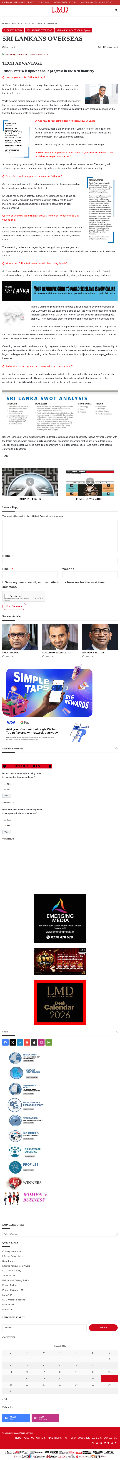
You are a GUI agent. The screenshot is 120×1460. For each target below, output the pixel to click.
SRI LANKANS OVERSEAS (39, 30)
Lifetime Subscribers (12, 1256)
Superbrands (8, 1261)
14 (76, 1372)
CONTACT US (110, 1438)
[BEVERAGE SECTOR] (100, 637)
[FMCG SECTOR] (20, 637)
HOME (18, 1438)
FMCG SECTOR (10, 653)
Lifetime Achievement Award (16, 1266)
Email (7, 569)
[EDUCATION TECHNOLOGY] (60, 637)
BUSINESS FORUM (21, 23)
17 (11, 1378)
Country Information (12, 1251)
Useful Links (8, 1304)
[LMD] (60, 10)
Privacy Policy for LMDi (13, 1290)
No (8, 789)
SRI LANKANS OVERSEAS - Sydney (73, 30)
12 (43, 1372)
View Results (8, 802)
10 (11, 1372)
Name (7, 555)
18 (27, 1378)
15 (93, 1372)
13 (60, 1372)
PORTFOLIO (70, 1438)
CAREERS (97, 1438)
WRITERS (41, 1438)
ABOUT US (29, 1438)
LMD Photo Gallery (11, 1271)
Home (7, 23)
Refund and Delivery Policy (15, 1280)
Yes (9, 784)
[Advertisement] (60, 867)
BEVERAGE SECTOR (93, 653)
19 (43, 1378)
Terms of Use (8, 1275)
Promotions (8, 1309)
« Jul (4, 1399)
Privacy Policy (9, 1285)
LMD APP (7, 1295)
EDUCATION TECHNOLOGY (57, 653)
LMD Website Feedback (14, 1300)
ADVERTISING (55, 1438)
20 (60, 1378)
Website (68, 569)
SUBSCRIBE (84, 1438)
